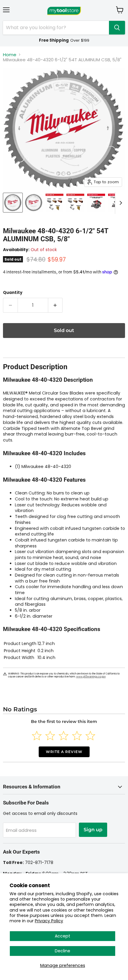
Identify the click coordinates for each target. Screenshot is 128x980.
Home (9, 54)
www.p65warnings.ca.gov (91, 676)
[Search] (117, 28)
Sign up (93, 829)
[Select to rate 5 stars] (90, 735)
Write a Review (64, 751)
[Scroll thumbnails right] (119, 203)
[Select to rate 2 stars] (50, 735)
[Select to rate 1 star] (37, 735)
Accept (62, 936)
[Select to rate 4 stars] (77, 735)
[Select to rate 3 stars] (63, 735)
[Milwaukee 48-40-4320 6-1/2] (12, 202)
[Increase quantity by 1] (55, 305)
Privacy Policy (49, 921)
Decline (62, 951)
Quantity (12, 292)
